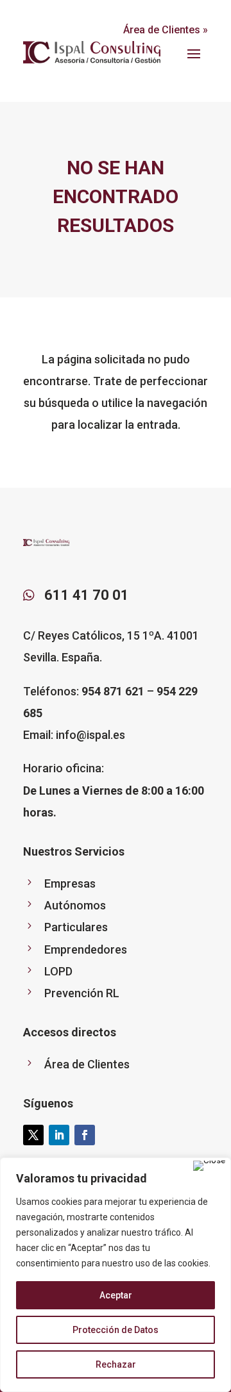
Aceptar (115, 1295)
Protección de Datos (115, 1330)
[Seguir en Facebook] (84, 1135)
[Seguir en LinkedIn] (59, 1135)
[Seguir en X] (33, 1135)
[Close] (209, 1166)
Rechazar (116, 1364)
